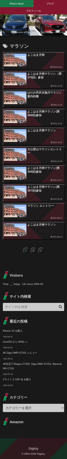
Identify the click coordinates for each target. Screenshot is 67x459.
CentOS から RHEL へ (15, 341)
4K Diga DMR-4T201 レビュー (20, 352)
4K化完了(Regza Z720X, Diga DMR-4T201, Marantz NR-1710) (32, 366)
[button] (60, 307)
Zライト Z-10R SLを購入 (17, 379)
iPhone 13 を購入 (13, 330)
